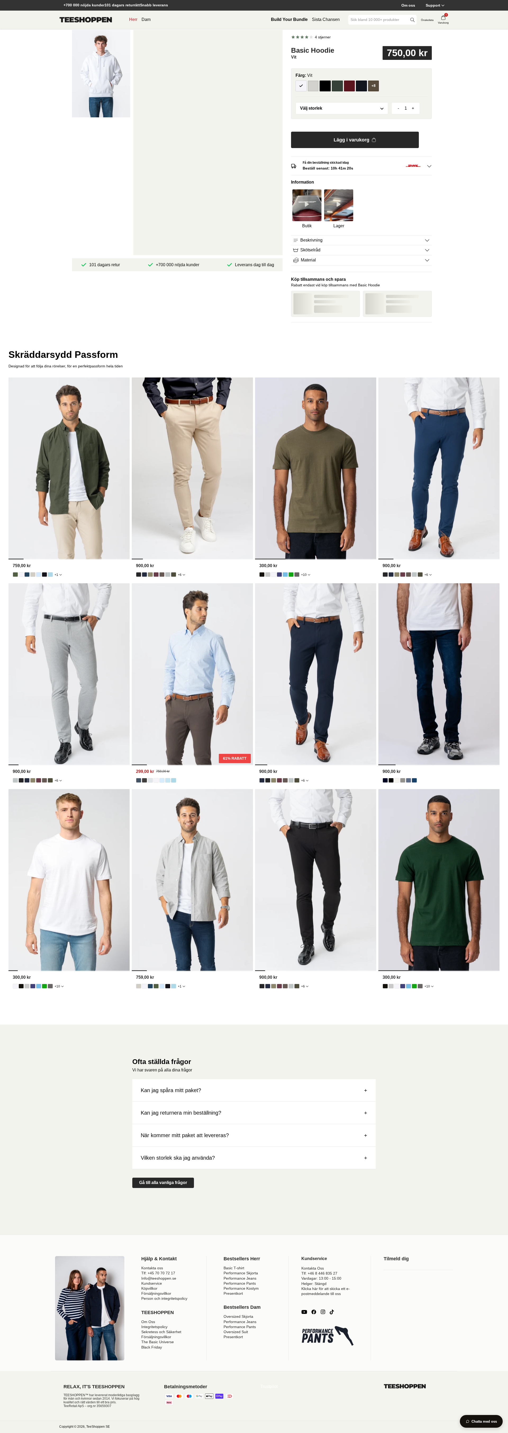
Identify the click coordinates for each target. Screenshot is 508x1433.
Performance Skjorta (241, 1273)
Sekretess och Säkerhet (161, 1332)
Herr (133, 19)
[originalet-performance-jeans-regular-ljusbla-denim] (408, 780)
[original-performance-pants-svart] (138, 574)
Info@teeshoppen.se (158, 1278)
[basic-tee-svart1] (262, 574)
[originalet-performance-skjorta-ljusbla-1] (162, 780)
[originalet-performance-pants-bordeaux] (156, 574)
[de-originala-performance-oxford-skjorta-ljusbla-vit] (50, 574)
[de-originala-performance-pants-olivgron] (150, 574)
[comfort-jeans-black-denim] (391, 780)
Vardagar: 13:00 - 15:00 (321, 1278)
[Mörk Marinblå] (361, 86)
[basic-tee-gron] (291, 574)
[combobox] (378, 20)
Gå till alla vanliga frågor (163, 1182)
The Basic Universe (157, 1342)
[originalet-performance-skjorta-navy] (138, 780)
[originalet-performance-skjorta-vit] (156, 780)
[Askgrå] (313, 86)
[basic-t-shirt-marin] (279, 574)
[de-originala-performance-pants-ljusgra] (167, 574)
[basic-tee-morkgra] (297, 574)
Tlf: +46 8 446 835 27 (319, 1273)
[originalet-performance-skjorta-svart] (144, 780)
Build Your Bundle (289, 19)
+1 (56, 575)
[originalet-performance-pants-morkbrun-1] (162, 574)
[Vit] (301, 86)
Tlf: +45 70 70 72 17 (158, 1273)
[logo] (85, 20)
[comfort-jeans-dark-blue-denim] (385, 780)
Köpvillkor (149, 1288)
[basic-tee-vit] (273, 574)
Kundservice (151, 1283)
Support (433, 5)
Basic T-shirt (234, 1268)
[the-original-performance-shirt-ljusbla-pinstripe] (167, 780)
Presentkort (233, 1293)
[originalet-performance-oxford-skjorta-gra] (32, 574)
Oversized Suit (236, 1332)
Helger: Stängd (313, 1283)
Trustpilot (269, 1386)
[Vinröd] (349, 86)
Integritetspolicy (154, 1327)
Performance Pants (240, 1283)
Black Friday (151, 1347)
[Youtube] (304, 1312)
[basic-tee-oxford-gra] (267, 574)
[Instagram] (322, 1312)
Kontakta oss (152, 1268)
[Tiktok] (331, 1312)
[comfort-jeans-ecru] (397, 780)
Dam (146, 19)
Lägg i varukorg (351, 140)
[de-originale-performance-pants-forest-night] (173, 574)
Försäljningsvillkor (156, 1293)
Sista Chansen (326, 19)
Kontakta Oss (312, 1268)
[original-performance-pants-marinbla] (144, 574)
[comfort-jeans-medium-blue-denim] (414, 780)
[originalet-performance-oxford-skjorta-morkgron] (15, 574)
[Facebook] (313, 1312)
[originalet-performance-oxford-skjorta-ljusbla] (38, 574)
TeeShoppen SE (98, 1426)
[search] (412, 20)
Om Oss (148, 1322)
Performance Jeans (240, 1278)
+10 (304, 575)
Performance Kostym (241, 1288)
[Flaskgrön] (337, 86)
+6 (180, 575)
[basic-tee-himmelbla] (285, 574)
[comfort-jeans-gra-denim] (402, 780)
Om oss (408, 5)
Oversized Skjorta (238, 1316)
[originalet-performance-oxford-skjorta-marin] (27, 574)
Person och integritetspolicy (164, 1298)
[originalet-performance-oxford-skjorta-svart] (44, 574)
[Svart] (325, 86)
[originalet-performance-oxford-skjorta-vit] (21, 574)
